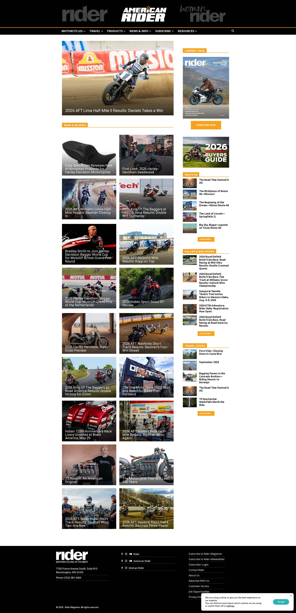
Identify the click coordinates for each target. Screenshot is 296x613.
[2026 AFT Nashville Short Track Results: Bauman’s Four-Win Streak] (146, 333)
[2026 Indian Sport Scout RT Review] (146, 288)
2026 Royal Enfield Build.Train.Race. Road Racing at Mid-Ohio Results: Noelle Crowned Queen (214, 262)
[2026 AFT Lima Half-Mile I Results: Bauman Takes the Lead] (118, 78)
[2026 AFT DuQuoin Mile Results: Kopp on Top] (146, 244)
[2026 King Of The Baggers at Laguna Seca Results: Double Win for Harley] (146, 199)
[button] (233, 31)
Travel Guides (195, 345)
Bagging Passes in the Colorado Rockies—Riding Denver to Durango (212, 378)
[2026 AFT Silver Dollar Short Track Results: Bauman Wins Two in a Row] (89, 508)
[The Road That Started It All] (190, 183)
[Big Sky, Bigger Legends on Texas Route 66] (190, 228)
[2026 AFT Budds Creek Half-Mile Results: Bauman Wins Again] (146, 421)
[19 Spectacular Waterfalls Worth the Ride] (190, 402)
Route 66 (191, 174)
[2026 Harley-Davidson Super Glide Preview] (89, 333)
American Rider (142, 561)
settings (230, 606)
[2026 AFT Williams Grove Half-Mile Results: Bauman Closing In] (89, 199)
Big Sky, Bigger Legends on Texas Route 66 (213, 226)
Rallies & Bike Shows (199, 251)
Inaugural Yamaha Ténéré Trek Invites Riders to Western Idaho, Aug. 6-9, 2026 (214, 295)
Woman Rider (136, 568)
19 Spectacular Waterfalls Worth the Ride (211, 402)
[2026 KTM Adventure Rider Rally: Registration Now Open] (190, 309)
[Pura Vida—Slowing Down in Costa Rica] (190, 354)
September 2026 (209, 362)
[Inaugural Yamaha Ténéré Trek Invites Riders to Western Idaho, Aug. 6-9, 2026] (190, 294)
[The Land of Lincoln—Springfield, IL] (190, 217)
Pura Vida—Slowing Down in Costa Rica (211, 352)
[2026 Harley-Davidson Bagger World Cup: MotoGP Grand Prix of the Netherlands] (89, 288)
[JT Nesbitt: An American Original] (89, 464)
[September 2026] (190, 365)
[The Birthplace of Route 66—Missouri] (190, 194)
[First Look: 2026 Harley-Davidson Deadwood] (146, 155)
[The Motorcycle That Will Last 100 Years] (146, 464)
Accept (281, 601)
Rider (136, 554)
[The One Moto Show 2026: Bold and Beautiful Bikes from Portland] (146, 377)
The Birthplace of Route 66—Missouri (213, 192)
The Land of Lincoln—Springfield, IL (212, 215)
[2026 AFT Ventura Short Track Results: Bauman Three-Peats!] (146, 508)
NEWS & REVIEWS (75, 125)
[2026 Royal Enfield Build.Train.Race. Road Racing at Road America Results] (190, 320)
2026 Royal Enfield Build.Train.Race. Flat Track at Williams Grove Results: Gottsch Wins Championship (213, 279)
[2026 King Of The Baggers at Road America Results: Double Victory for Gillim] (89, 377)
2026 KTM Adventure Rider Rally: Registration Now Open (213, 308)
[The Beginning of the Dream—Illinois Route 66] (190, 206)
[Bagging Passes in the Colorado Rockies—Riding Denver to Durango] (190, 377)
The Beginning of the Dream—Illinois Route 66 (214, 204)
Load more (205, 239)
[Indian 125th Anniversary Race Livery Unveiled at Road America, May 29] (89, 421)
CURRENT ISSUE (195, 50)
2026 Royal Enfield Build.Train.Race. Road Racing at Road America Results (213, 321)
